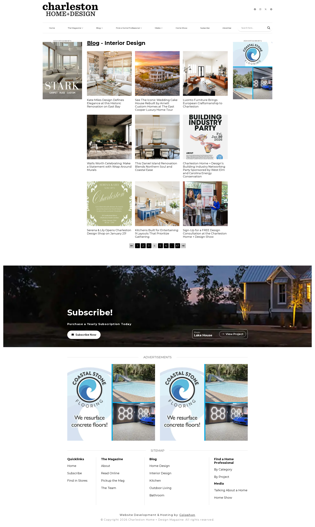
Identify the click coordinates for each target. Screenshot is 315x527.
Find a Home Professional (128, 28)
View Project (234, 334)
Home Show (181, 28)
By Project (221, 477)
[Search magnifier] (268, 28)
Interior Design (160, 473)
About (105, 466)
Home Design (159, 466)
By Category (223, 469)
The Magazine (75, 28)
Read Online (110, 473)
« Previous (131, 245)
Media (158, 28)
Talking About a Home (230, 490)
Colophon (187, 515)
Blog (98, 28)
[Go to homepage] (70, 9)
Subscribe (205, 28)
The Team (108, 488)
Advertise (226, 28)
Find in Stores (77, 480)
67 (177, 245)
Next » (183, 245)
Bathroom (156, 495)
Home (52, 28)
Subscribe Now (85, 334)
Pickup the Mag (113, 480)
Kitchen (155, 480)
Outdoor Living (160, 488)
